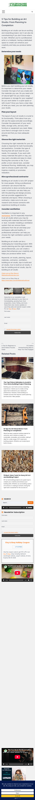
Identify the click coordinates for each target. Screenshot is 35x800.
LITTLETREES (18, 546)
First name (7, 311)
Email (5, 323)
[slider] (30, 507)
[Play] (4, 507)
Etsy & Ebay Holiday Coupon (17, 542)
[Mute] (27, 507)
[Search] (32, 11)
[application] (17, 507)
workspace (6, 216)
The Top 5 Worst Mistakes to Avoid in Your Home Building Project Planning (17, 383)
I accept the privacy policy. (13, 329)
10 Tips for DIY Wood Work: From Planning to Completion (16, 430)
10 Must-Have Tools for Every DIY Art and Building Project (17, 476)
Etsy (10, 309)
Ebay (14, 309)
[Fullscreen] (31, 580)
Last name (7, 317)
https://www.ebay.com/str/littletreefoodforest (15, 280)
